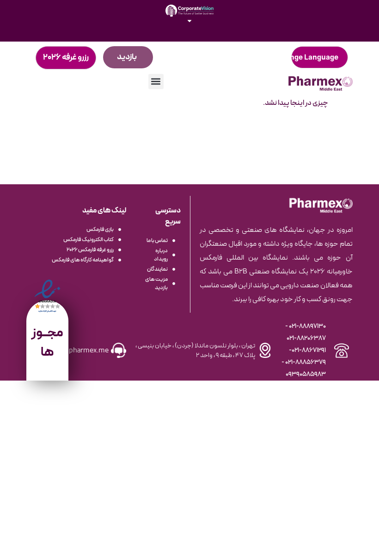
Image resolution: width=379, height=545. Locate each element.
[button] (156, 81)
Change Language (307, 57)
